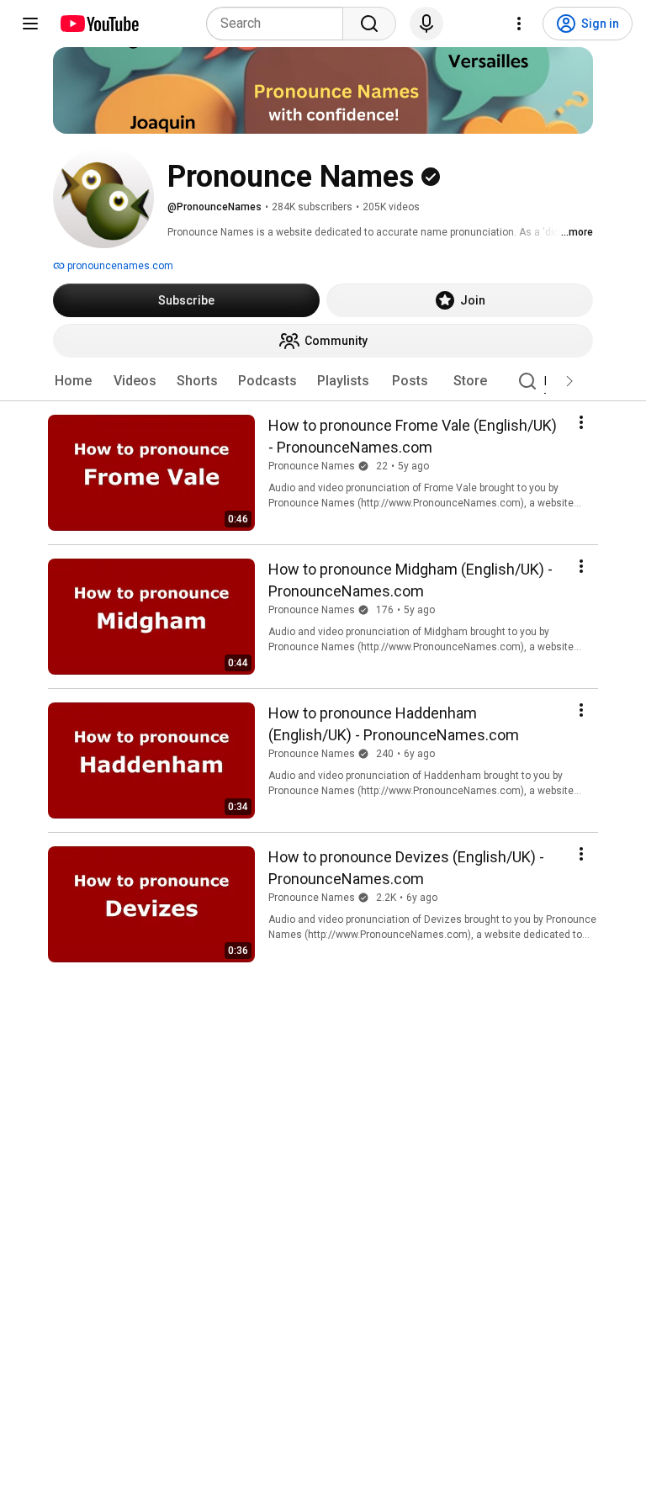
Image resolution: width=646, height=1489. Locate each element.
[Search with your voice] (426, 23)
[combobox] (279, 23)
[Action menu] (581, 422)
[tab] (73, 381)
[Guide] (30, 23)
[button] (569, 381)
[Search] (369, 23)
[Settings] (519, 23)
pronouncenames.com (119, 266)
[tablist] (323, 381)
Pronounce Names (311, 466)
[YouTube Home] (99, 23)
